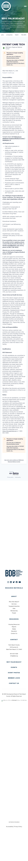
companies (9, 35)
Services (14, 604)
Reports (14, 626)
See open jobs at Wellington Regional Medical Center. (14, 57)
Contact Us (14, 633)
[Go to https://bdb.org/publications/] (14, 589)
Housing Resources (14, 624)
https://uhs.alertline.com (9, 431)
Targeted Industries (14, 606)
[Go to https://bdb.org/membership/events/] (14, 667)
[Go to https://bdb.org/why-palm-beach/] (14, 662)
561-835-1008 (14, 653)
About (14, 596)
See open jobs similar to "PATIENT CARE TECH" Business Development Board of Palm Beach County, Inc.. (15, 62)
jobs (2, 35)
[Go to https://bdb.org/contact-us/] (14, 683)
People (14, 613)
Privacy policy (10, 477)
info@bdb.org (14, 656)
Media (14, 629)
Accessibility (9, 826)
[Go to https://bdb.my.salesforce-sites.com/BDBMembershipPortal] (14, 678)
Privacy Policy (18, 826)
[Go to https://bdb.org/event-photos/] (14, 673)
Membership (14, 610)
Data (14, 608)
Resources (14, 619)
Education (14, 631)
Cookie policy (18, 477)
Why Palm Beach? (14, 601)
